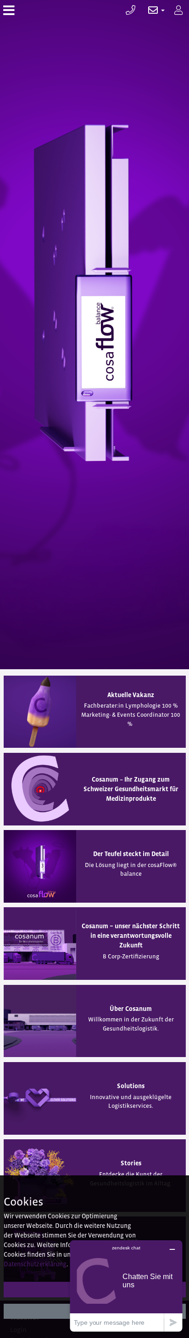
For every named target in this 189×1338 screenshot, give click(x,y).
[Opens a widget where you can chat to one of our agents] (126, 1286)
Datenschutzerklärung (35, 1264)
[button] (152, 10)
